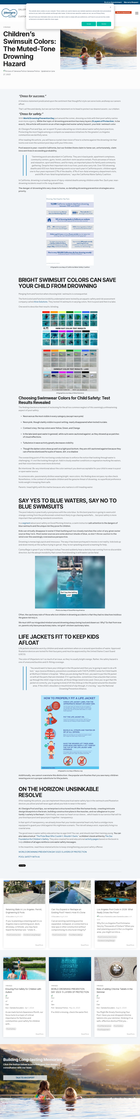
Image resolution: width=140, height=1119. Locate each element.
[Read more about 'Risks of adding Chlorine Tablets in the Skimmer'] (115, 969)
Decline (104, 24)
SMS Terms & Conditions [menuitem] (49, 1099)
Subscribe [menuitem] (110, 1065)
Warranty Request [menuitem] (131, 2)
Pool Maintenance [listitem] (104, 1026)
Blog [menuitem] (73, 1061)
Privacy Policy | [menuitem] (20, 1099)
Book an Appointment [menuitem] (113, 2)
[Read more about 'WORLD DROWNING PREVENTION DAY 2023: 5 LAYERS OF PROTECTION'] (70, 969)
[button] (136, 13)
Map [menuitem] (107, 1069)
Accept (89, 24)
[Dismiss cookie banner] (110, 7)
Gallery (22, 9)
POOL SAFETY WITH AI (29, 856)
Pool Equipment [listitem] (104, 1029)
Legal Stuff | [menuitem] (8, 1099)
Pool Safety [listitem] (11, 1029)
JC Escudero (10, 916)
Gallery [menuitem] (74, 1056)
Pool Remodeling (75, 935)
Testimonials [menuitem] (77, 1069)
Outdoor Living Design (32, 935)
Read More (39, 945)
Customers (24, 16)
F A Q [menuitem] (108, 1056)
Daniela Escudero (123, 916)
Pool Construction (14, 935)
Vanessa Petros (33, 71)
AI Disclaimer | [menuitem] (32, 1099)
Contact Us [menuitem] (76, 1074)
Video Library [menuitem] (77, 1065)
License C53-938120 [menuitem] (11, 1102)
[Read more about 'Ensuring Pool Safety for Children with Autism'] (24, 969)
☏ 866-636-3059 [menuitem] (113, 1061)
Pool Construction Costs (107, 937)
